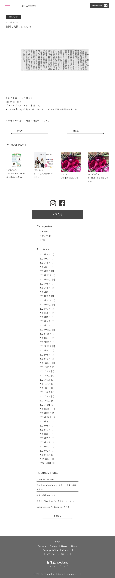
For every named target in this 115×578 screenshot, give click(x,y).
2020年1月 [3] (47, 454)
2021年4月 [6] (47, 392)
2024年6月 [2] (47, 312)
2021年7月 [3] (47, 379)
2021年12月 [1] (47, 362)
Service (42, 546)
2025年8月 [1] (47, 283)
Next (76, 130)
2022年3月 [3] (47, 358)
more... (57, 515)
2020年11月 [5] (47, 413)
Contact (66, 550)
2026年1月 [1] (47, 271)
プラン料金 (45, 235)
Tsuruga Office (51, 550)
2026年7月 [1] (47, 258)
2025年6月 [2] (47, 287)
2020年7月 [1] (47, 429)
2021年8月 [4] (47, 375)
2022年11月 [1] (47, 346)
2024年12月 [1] (47, 300)
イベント (44, 239)
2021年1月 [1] (47, 404)
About (74, 546)
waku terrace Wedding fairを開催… (54, 507)
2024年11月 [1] (47, 304)
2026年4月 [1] (47, 266)
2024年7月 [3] (47, 308)
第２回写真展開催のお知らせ (43, 175)
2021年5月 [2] (47, 388)
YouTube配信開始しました (98, 179)
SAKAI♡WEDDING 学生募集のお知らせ (16, 175)
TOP (57, 542)
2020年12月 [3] (48, 408)
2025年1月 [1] (47, 296)
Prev (20, 130)
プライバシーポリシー (57, 554)
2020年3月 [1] (47, 446)
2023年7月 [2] (47, 337)
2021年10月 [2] (47, 367)
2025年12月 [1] (47, 275)
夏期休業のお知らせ (45, 479)
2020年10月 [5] (48, 417)
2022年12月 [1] (47, 342)
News (64, 546)
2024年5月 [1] (47, 317)
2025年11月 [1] (47, 279)
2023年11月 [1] (47, 329)
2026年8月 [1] (47, 254)
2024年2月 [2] (47, 325)
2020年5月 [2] (47, 438)
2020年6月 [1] (47, 433)
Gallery (54, 546)
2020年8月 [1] (47, 425)
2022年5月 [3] (47, 354)
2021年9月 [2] (47, 371)
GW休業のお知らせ (69, 177)
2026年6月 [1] (47, 262)
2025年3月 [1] (47, 291)
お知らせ (44, 231)
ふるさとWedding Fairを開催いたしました (56, 501)
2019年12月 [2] (47, 459)
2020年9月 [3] (47, 421)
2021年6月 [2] (47, 383)
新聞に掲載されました (46, 495)
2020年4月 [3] (47, 442)
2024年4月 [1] (47, 321)
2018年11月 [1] (47, 463)
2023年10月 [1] (47, 333)
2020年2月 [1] (47, 450)
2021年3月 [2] (47, 396)
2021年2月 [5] (47, 400)
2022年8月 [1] (47, 350)
